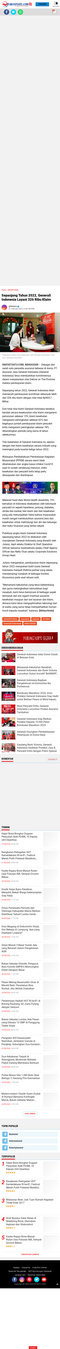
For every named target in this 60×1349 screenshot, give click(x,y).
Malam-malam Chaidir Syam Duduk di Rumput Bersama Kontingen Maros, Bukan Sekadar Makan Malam (21, 1097)
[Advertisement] (30, 151)
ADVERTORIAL (13, 290)
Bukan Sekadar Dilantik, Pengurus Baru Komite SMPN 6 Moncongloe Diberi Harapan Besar (20, 967)
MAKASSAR (30, 623)
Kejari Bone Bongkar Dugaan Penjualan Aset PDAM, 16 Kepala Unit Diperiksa (19, 836)
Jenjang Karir (20, 1275)
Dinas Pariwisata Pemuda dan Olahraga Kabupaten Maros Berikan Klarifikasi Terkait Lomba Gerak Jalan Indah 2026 (21, 911)
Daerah (35, 619)
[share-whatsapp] (20, 12)
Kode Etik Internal (39, 1268)
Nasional (13, 1134)
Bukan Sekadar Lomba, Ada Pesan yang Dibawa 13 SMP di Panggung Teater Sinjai (21, 1022)
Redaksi (16, 1268)
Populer (42, 4)
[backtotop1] (57, 1284)
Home (4, 290)
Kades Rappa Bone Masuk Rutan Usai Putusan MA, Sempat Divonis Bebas (20, 874)
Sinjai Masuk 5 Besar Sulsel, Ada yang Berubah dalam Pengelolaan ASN (20, 948)
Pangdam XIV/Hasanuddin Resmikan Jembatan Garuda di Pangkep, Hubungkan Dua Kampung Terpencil (21, 1041)
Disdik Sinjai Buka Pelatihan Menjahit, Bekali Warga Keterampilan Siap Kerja (22, 892)
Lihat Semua (30, 1114)
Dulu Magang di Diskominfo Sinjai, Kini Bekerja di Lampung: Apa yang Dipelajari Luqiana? (21, 929)
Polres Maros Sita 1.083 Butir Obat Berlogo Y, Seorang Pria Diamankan (21, 1077)
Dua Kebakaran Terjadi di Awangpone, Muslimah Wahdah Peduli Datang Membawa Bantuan (20, 1059)
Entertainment (16, 1147)
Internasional (15, 1141)
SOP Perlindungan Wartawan (40, 1271)
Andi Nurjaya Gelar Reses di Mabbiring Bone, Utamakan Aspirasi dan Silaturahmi (21, 1221)
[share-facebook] (6, 12)
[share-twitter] (13, 12)
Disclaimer (26, 1268)
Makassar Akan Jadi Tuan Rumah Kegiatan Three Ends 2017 (29, 1201)
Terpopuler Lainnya (30, 1254)
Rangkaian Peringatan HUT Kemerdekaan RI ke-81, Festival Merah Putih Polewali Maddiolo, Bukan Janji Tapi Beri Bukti (19, 855)
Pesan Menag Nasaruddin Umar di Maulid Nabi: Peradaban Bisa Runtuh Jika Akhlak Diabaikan (20, 985)
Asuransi (25, 619)
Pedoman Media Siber (36, 1275)
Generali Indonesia (12, 623)
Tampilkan (52, 759)
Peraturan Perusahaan (17, 1271)
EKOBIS (46, 619)
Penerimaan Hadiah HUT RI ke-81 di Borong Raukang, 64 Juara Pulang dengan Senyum (21, 1004)
